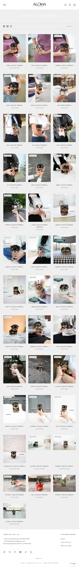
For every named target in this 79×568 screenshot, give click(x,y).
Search (63, 539)
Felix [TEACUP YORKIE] (64, 426)
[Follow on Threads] (10, 552)
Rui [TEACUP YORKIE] (64, 346)
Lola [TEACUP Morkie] (39, 495)
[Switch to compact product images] (11, 26)
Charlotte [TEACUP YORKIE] (14, 466)
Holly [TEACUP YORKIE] (64, 306)
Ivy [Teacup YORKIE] (14, 185)
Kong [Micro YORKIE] (39, 306)
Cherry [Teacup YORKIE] (64, 267)
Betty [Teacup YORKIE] (14, 306)
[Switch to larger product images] (4, 26)
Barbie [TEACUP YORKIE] (39, 346)
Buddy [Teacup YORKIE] (64, 225)
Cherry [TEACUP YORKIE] (39, 426)
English (38, 558)
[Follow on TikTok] (26, 552)
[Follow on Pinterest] (15, 552)
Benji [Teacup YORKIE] (14, 267)
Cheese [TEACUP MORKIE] (64, 495)
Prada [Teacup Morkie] (14, 225)
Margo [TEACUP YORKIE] (64, 466)
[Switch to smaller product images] (7, 26)
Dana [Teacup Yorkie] (39, 105)
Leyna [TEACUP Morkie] (14, 521)
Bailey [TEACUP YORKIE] (15, 426)
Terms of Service (66, 542)
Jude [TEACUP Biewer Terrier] (39, 226)
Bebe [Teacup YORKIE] (64, 185)
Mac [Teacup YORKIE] (39, 267)
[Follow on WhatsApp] (31, 552)
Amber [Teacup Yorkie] (64, 65)
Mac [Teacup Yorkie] (39, 65)
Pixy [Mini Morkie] (64, 105)
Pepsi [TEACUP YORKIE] (39, 386)
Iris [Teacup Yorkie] (14, 145)
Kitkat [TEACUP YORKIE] (64, 386)
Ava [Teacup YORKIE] (64, 145)
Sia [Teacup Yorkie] (39, 145)
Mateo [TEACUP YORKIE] (14, 346)
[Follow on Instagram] (4, 552)
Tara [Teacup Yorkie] (14, 65)
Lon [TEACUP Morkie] (14, 386)
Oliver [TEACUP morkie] (39, 466)
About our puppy (66, 546)
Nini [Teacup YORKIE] (39, 185)
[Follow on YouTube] (20, 552)
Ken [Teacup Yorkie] (14, 105)
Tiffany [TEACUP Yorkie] (14, 495)
